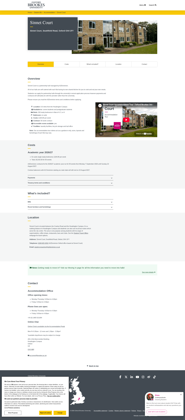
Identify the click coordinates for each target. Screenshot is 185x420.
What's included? (92, 64)
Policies (133, 410)
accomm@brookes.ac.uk (38, 355)
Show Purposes (13, 413)
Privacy (139, 410)
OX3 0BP (31, 349)
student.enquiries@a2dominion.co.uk (47, 247)
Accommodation (49, 12)
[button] (70, 177)
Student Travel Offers (81, 233)
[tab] (70, 177)
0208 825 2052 (43, 243)
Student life (38, 12)
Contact (144, 64)
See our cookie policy (53, 396)
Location (118, 64)
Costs (67, 64)
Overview (40, 64)
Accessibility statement (100, 410)
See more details (148, 272)
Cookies (110, 410)
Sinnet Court (61, 12)
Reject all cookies (45, 413)
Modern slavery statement (122, 410)
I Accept (59, 413)
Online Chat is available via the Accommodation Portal (46, 326)
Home (30, 12)
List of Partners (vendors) (12, 408)
